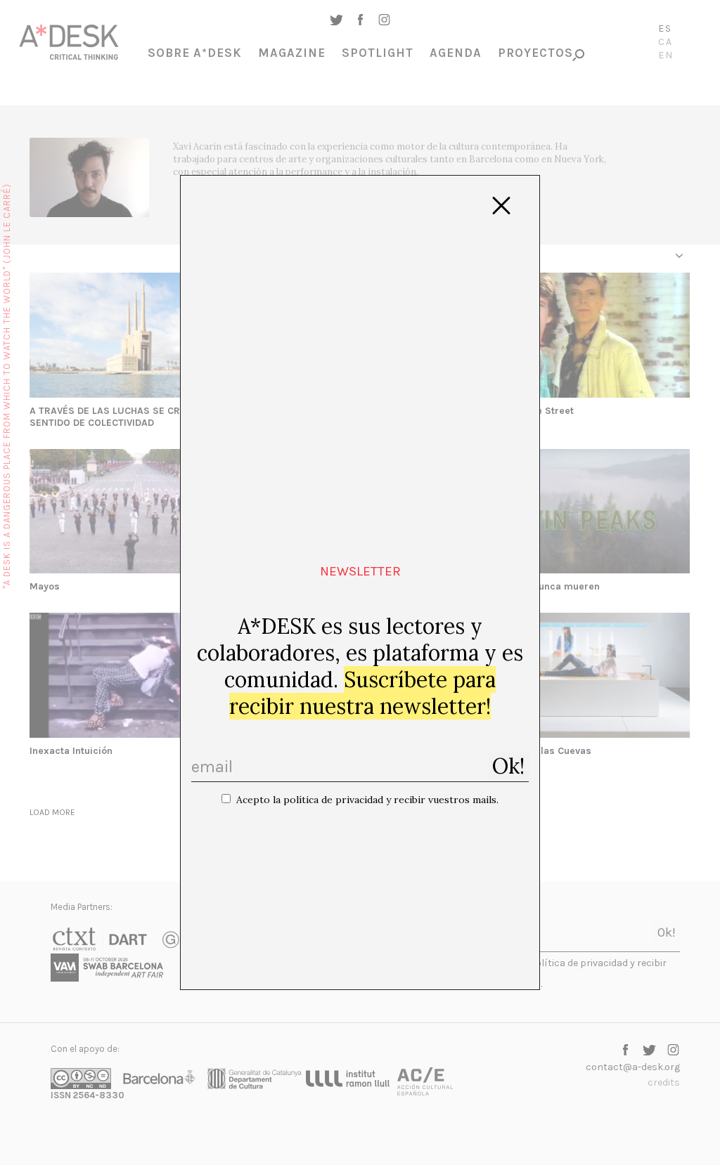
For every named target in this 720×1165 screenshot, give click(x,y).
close (501, 206)
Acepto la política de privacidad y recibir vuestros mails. (367, 799)
